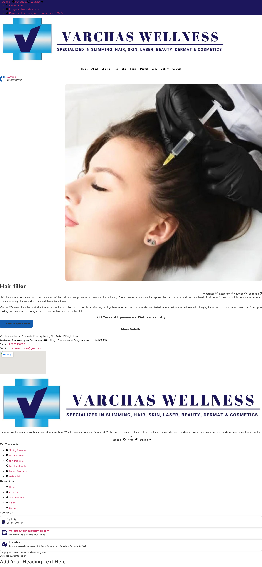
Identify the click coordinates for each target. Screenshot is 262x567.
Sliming (106, 68)
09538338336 (17, 344)
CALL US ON (10, 77)
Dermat (144, 68)
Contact (176, 68)
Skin (124, 68)
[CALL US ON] (2, 80)
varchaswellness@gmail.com (25, 348)
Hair (116, 68)
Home (84, 68)
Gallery (165, 68)
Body (154, 68)
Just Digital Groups (37, 555)
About (94, 68)
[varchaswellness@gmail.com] (4, 533)
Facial (133, 68)
